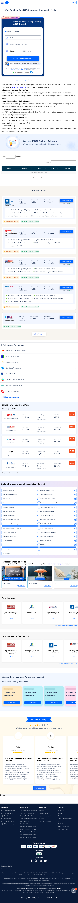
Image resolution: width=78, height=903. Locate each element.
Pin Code (67, 168)
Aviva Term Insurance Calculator (32, 651)
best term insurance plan (54, 564)
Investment (7, 818)
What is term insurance (67, 664)
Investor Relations (63, 829)
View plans (12, 702)
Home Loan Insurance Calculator (11, 545)
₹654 (72, 414)
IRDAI (2, 869)
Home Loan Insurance (46, 540)
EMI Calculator (6, 549)
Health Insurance (9, 821)
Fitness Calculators (28, 813)
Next (42, 178)
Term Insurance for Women (10, 494)
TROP (56, 583)
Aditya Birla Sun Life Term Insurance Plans (11, 613)
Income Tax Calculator (27, 816)
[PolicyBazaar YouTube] (45, 860)
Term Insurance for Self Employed (12, 528)
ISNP (59, 821)
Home (2, 80)
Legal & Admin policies (65, 818)
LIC (41, 549)
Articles (41, 810)
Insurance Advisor (7, 540)
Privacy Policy (15, 69)
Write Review (40, 788)
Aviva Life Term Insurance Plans (32, 613)
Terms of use (23, 69)
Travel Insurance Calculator (28, 832)
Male (9, 32)
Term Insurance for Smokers (48, 532)
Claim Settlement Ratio (46, 528)
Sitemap (60, 813)
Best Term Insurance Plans (67, 626)
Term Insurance (7, 498)
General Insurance (9, 810)
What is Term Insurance (9, 511)
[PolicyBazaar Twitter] (36, 860)
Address (24, 168)
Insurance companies (45, 816)
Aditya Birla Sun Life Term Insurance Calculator (11, 651)
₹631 (72, 439)
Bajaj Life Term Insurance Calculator (53, 651)
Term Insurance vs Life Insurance (49, 507)
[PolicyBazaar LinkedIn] (41, 860)
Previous (36, 178)
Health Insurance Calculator (28, 829)
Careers (60, 816)
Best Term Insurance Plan (47, 490)
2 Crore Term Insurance (46, 515)
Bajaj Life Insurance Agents (21, 80)
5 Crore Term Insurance (9, 515)
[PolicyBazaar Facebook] (31, 860)
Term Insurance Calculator (47, 498)
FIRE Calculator (44, 545)
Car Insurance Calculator (28, 834)
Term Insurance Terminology (10, 524)
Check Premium (66, 201)
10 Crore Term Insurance (9, 532)
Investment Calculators (30, 810)
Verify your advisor (63, 826)
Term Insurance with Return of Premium (51, 503)
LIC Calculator (6, 553)
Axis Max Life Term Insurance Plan (53, 613)
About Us (61, 810)
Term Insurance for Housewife (11, 519)
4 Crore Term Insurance (51, 694)
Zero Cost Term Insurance (47, 536)
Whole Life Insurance (8, 507)
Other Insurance (9, 824)
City (52, 168)
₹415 (72, 451)
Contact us (61, 824)
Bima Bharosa (9, 869)
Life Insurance (9, 80)
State (39, 168)
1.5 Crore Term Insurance (9, 536)
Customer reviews (44, 813)
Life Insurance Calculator (47, 511)
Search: (48, 162)
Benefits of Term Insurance (47, 519)
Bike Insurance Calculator (28, 837)
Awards (41, 818)
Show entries (11, 157)
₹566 (72, 463)
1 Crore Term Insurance (9, 490)
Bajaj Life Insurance (19, 87)
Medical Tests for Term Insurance (49, 524)
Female (17, 32)
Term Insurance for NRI (46, 494)
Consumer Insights (45, 821)
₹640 (72, 426)
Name (9, 168)
